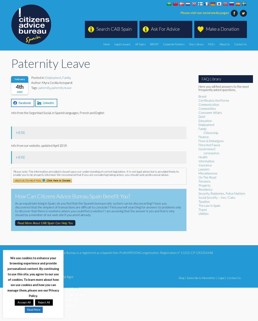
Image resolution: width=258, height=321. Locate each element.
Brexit (203, 96)
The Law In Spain (209, 205)
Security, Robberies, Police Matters (222, 193)
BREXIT (154, 44)
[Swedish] (244, 4)
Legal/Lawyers (122, 44)
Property (204, 185)
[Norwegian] (225, 4)
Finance (204, 137)
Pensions (205, 181)
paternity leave (62, 88)
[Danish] (181, 4)
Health (203, 157)
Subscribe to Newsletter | (202, 278)
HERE (20, 133)
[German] (212, 4)
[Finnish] (200, 4)
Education (205, 120)
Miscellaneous (208, 173)
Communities (207, 108)
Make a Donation (222, 29)
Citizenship (211, 133)
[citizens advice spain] (31, 24)
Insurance (205, 165)
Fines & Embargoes (211, 141)
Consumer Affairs (210, 112)
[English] (194, 4)
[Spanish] (237, 4)
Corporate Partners (174, 44)
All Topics (140, 44)
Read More (33, 309)
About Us (225, 44)
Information (206, 161)
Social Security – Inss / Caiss (217, 197)
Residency (205, 189)
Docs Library (196, 44)
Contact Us (240, 44)
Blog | (182, 278)
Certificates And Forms (214, 100)
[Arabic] (169, 4)
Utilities (204, 213)
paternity (44, 88)
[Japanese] (219, 4)
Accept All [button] (24, 302)
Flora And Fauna (209, 145)
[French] (206, 4)
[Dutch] (187, 4)
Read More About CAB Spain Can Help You (45, 223)
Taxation (204, 201)
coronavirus (211, 153)
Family (66, 77)
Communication (209, 104)
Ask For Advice (165, 29)
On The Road (207, 177)
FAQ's (211, 44)
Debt (202, 116)
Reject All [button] (44, 302)
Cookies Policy (69, 287)
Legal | (222, 278)
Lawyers (204, 169)
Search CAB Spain (114, 29)
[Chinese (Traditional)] (175, 4)
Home (106, 44)
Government (207, 149)
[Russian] (231, 4)
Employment (53, 77)
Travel (203, 209)
